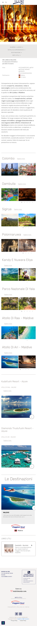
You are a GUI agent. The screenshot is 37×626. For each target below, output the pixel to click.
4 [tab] (28, 174)
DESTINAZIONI (16, 52)
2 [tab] (23, 174)
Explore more (21, 158)
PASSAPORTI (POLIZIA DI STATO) (18, 607)
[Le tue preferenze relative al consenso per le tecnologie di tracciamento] (3, 623)
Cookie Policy (23, 620)
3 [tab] (26, 174)
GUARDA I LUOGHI (17, 47)
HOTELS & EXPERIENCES (17, 50)
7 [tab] (27, 177)
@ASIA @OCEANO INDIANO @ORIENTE (26, 69)
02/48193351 (28, 576)
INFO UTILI (16, 55)
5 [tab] (31, 174)
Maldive (23, 75)
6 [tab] (34, 174)
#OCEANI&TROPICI (24, 67)
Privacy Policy (14, 620)
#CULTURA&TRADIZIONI (25, 73)
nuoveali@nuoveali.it (6, 576)
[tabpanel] (18, 23)
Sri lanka (23, 77)
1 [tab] (20, 174)
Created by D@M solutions (23, 619)
